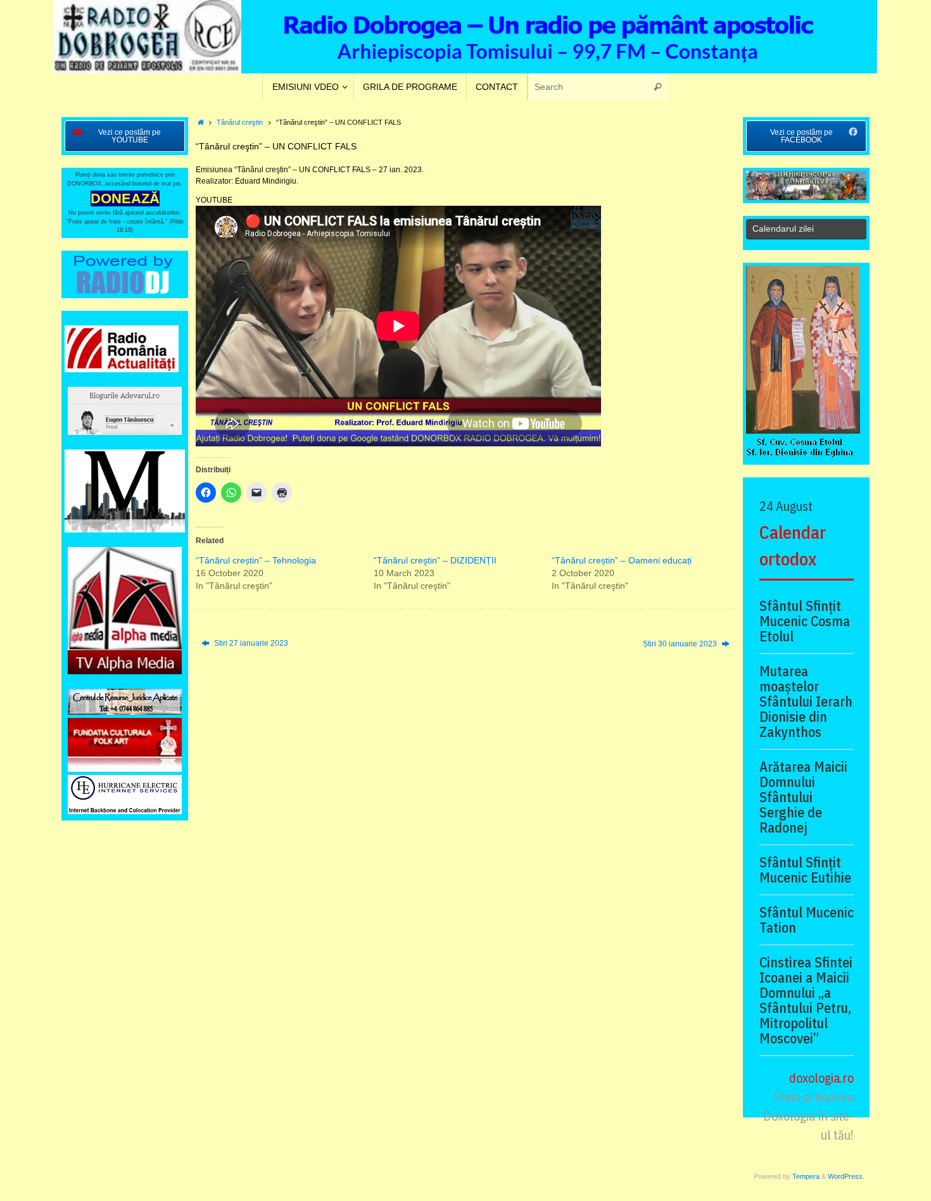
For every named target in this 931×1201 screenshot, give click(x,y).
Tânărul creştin (240, 122)
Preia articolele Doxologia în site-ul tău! (808, 1115)
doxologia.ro (821, 1077)
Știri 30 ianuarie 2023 (681, 643)
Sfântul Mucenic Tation (806, 920)
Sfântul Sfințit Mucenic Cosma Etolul (804, 621)
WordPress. (846, 1176)
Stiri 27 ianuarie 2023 (250, 643)
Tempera (806, 1176)
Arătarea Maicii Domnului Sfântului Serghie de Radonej (803, 797)
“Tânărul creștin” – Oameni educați (622, 560)
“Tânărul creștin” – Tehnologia (256, 560)
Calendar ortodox (792, 545)
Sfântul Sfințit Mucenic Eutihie (805, 870)
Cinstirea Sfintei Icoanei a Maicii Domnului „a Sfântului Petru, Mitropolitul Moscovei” (805, 1000)
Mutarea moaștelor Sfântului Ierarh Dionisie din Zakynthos (805, 701)
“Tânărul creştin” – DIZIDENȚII (435, 560)
